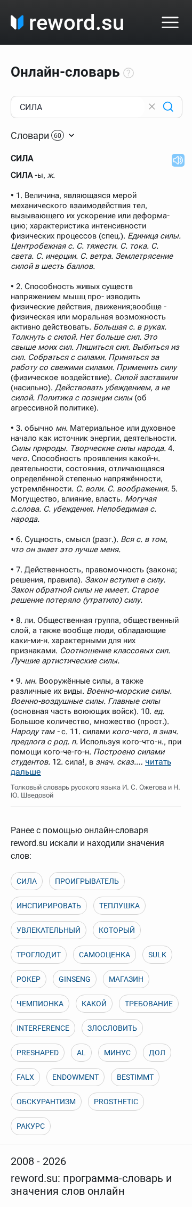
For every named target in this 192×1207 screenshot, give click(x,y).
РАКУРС (31, 1126)
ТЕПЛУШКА (119, 905)
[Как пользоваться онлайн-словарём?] (128, 73)
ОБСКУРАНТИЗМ (46, 1101)
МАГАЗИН (126, 979)
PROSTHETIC (116, 1101)
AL (81, 1052)
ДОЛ (157, 1052)
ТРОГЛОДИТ (39, 954)
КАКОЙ (94, 1003)
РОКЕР (29, 979)
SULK (157, 954)
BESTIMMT (135, 1077)
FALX (25, 1077)
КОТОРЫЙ (117, 930)
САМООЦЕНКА (104, 954)
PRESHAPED (38, 1052)
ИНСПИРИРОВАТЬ (49, 905)
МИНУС (117, 1052)
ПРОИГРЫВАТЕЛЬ (87, 881)
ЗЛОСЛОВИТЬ (112, 1028)
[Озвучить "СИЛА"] (175, 159)
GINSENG (75, 979)
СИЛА (27, 881)
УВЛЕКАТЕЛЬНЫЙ (49, 930)
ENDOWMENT (75, 1077)
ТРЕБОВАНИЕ (149, 1003)
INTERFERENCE (43, 1028)
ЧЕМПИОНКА (40, 1003)
